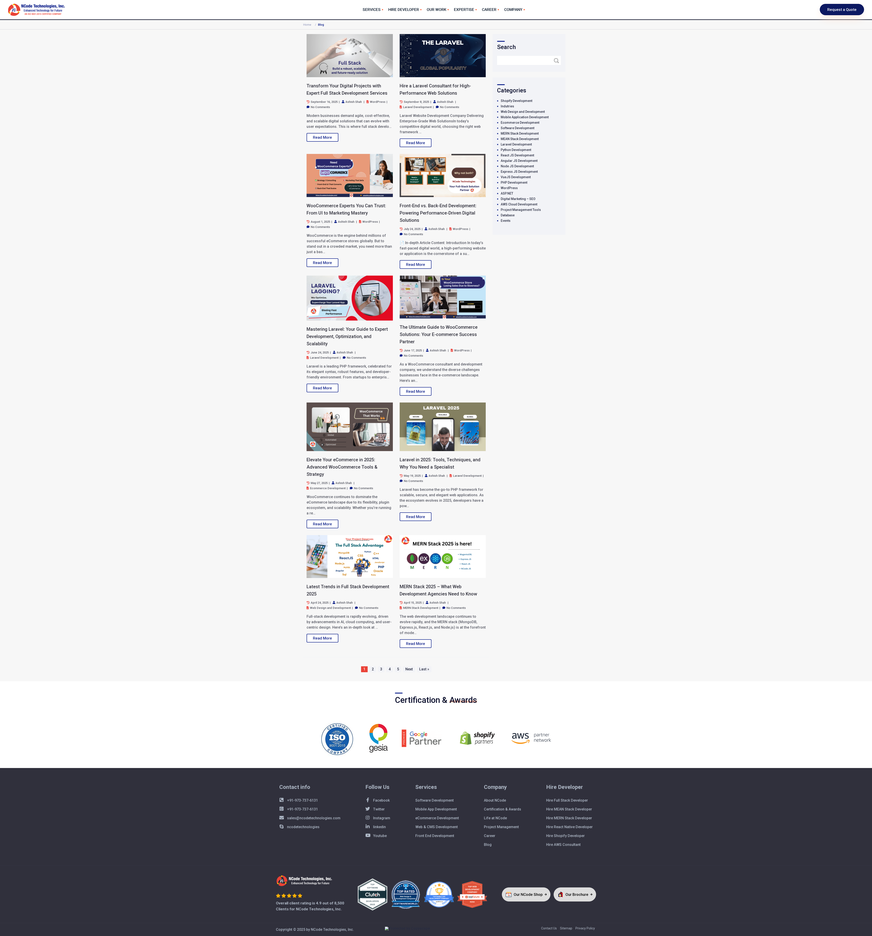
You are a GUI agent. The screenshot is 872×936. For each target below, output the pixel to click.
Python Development (516, 150)
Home (307, 24)
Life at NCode (495, 818)
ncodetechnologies (303, 827)
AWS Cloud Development (519, 204)
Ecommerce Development (520, 122)
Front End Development (434, 836)
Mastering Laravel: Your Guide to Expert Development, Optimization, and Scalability (347, 336)
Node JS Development (517, 166)
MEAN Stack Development (520, 139)
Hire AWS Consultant (563, 844)
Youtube (379, 836)
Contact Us (549, 928)
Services (372, 9)
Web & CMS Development (436, 827)
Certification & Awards (502, 809)
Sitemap (566, 928)
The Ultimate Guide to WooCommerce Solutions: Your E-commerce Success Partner (439, 334)
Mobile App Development (436, 809)
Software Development (517, 128)
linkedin (379, 827)
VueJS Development (516, 177)
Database (508, 215)
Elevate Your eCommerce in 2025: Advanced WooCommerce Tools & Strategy (342, 467)
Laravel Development (516, 144)
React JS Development (517, 155)
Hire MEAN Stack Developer (569, 809)
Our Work (436, 9)
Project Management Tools (521, 210)
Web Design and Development (523, 112)
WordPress (509, 188)
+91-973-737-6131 (302, 800)
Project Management (501, 827)
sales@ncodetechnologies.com (313, 818)
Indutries (507, 106)
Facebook (381, 800)
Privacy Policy (585, 928)
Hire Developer (403, 9)
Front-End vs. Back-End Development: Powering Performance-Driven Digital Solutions (438, 213)
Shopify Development (516, 101)
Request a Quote (842, 9)
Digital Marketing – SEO (518, 199)
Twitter (378, 809)
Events (505, 220)
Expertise (464, 9)
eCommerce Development (437, 818)
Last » (424, 669)
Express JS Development (519, 171)
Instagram (381, 818)
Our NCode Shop (529, 894)
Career (489, 9)
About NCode (495, 800)
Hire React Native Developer (569, 827)
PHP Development (514, 182)
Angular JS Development (519, 161)
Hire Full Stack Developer (567, 800)
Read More (322, 137)
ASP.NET (507, 193)
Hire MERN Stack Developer (569, 818)
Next (409, 669)
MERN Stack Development (520, 133)
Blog (488, 844)
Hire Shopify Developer (565, 836)
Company (513, 9)
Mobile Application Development (525, 117)
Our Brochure (577, 894)
